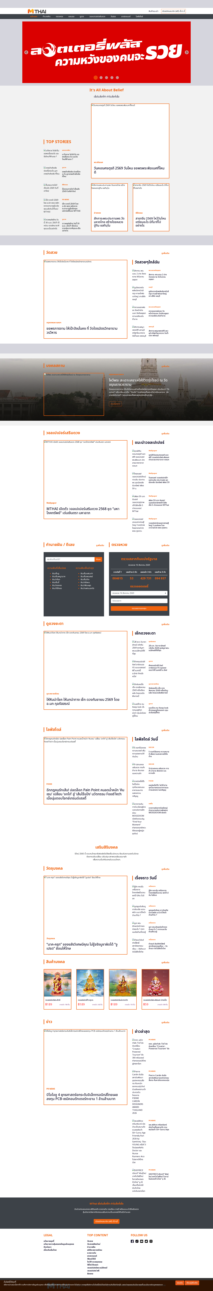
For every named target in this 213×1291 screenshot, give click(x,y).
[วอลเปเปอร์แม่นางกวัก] (122, 983)
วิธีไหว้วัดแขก (92, 1264)
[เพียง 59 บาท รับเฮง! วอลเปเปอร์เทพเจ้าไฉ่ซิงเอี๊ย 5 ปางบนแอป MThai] (139, 503)
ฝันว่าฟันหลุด (86, 585)
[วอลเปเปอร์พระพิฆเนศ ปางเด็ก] (155, 983)
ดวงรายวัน (91, 1253)
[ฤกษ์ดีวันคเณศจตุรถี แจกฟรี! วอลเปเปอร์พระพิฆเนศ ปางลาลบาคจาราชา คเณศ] (139, 458)
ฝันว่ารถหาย (57, 585)
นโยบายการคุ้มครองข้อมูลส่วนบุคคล (59, 1244)
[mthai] (37, 10)
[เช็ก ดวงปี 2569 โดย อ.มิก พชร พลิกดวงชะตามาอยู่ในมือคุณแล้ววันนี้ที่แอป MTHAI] (52, 205)
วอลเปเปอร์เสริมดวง (97, 16)
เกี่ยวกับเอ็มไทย (50, 1250)
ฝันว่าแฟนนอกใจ (87, 588)
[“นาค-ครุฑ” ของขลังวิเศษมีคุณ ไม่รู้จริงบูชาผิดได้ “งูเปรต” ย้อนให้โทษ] (85, 905)
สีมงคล (90, 1273)
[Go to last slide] (26, 52)
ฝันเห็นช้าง (85, 579)
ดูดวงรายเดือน (52, 693)
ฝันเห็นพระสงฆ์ (87, 576)
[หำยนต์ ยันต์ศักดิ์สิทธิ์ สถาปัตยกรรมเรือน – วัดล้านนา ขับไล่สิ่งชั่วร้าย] (139, 945)
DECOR (151, 747)
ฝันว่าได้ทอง (57, 588)
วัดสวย (113, 16)
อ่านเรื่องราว (115, 403)
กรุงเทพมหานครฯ (53, 322)
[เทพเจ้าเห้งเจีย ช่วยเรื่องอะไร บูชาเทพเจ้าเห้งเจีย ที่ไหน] (52, 170)
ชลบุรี (150, 287)
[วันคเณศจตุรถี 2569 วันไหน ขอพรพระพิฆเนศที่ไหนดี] (106, 81)
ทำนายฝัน (47, 16)
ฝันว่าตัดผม (85, 582)
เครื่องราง (152, 886)
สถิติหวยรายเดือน (94, 1250)
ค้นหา (98, 559)
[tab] (96, 78)
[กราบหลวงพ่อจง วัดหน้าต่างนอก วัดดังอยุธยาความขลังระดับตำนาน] (139, 313)
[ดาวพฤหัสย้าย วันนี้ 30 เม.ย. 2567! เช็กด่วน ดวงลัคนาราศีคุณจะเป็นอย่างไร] (52, 224)
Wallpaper (51, 503)
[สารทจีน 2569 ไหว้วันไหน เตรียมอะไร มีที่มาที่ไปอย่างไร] (151, 196)
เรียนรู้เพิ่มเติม (192, 1282)
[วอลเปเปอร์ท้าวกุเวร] (90, 983)
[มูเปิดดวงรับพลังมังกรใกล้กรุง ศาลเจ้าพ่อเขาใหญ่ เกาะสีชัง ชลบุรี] (139, 293)
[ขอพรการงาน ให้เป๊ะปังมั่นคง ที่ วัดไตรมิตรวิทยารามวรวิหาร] (85, 289)
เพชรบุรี (151, 326)
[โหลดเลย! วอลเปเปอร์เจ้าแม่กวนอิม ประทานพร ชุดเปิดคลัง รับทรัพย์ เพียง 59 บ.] (139, 481)
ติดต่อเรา (48, 1247)
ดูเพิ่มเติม (165, 253)
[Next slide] (187, 52)
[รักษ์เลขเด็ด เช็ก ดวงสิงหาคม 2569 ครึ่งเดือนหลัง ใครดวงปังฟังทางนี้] (139, 690)
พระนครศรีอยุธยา (155, 270)
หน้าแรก (33, 16)
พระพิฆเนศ (98, 162)
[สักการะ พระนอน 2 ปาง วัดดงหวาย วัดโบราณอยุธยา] (139, 275)
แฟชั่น (151, 803)
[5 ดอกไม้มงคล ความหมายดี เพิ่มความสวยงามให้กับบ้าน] (139, 752)
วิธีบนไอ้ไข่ (91, 1258)
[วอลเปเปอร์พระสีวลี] (57, 983)
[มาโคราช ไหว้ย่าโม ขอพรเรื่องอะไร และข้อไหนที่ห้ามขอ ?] (52, 153)
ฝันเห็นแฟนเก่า (87, 573)
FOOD (49, 784)
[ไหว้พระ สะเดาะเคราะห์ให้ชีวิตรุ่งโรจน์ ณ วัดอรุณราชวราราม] (74, 394)
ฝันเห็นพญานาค (58, 576)
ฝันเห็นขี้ (55, 582)
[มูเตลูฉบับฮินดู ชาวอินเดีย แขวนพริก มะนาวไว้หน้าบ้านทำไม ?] (139, 910)
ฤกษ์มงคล (152, 641)
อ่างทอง (97, 212)
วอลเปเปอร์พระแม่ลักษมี (97, 1267)
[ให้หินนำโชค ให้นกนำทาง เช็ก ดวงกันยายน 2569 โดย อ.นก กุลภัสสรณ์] (85, 660)
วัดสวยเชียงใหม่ (93, 1244)
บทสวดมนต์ (125, 16)
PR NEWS (65, 199)
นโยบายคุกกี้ (49, 1241)
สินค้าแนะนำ (153, 11)
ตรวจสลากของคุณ (139, 608)
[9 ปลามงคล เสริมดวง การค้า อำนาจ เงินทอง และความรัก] (139, 769)
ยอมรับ (180, 1282)
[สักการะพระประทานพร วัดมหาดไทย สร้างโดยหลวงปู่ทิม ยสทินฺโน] (109, 196)
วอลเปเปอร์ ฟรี (93, 1270)
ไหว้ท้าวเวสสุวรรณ (94, 1261)
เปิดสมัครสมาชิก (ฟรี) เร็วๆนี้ (106, 1221)
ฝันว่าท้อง (56, 579)
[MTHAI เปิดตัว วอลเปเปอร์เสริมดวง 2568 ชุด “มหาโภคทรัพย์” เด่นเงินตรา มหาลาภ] (85, 470)
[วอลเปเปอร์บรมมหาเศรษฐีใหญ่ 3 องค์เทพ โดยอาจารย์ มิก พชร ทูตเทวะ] (139, 525)
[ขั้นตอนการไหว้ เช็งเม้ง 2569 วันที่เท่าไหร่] (52, 188)
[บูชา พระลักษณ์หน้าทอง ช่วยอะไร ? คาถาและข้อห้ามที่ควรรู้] (139, 927)
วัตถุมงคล (50, 938)
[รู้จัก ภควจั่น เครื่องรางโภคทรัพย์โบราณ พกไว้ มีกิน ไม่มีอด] (139, 892)
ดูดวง (64, 167)
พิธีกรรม (65, 184)
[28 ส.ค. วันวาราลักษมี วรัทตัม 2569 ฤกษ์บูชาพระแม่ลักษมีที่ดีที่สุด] (139, 647)
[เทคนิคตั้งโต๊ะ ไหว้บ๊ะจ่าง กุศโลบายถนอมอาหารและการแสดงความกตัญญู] (139, 788)
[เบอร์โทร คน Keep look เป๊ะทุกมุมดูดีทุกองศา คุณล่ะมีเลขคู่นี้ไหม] (139, 709)
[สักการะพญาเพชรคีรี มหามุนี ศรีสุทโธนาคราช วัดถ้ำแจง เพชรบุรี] (139, 331)
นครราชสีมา (66, 150)
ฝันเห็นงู (55, 573)
